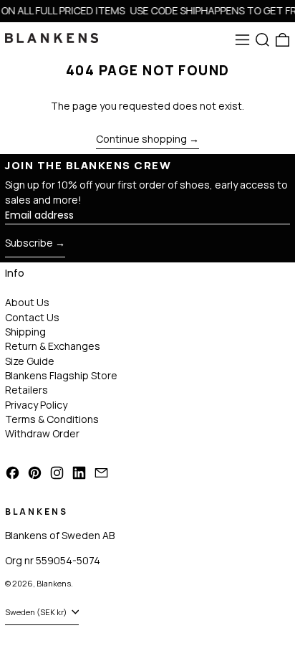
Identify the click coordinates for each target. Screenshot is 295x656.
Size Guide (29, 361)
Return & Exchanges (52, 346)
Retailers (26, 389)
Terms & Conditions (52, 419)
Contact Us (32, 317)
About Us (27, 302)
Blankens (54, 583)
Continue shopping (141, 139)
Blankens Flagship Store (61, 375)
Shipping (25, 331)
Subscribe (29, 242)
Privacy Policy (36, 405)
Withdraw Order (42, 433)
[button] (262, 39)
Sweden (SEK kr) (37, 612)
